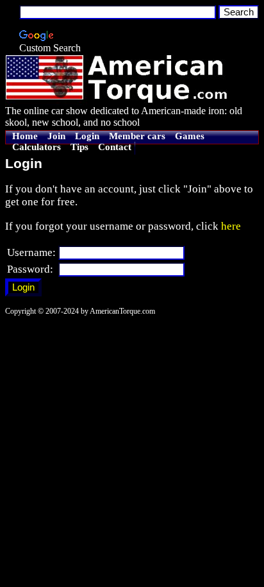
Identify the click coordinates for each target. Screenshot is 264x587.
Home (25, 136)
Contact (114, 147)
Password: (30, 269)
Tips (79, 147)
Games (189, 136)
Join (56, 136)
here (231, 226)
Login (87, 136)
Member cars (137, 136)
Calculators (36, 147)
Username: (31, 252)
